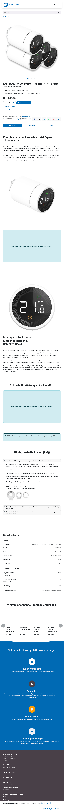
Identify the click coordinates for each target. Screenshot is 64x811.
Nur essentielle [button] (47, 808)
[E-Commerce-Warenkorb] (54, 4)
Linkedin (7, 797)
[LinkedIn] (44, 119)
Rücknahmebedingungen (9, 784)
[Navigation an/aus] (58, 4)
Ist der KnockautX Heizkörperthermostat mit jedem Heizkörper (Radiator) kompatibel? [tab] (28, 461)
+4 (6, 770)
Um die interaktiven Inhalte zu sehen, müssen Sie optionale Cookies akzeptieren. (32, 246)
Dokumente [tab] (32, 125)
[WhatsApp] (49, 119)
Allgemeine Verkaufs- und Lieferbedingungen (17, 119)
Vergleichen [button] (8, 109)
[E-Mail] (58, 119)
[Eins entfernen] (5, 102)
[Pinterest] (54, 119)
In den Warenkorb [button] (25, 103)
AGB (4, 780)
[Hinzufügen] (13, 102)
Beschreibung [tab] (12, 125)
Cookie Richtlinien (46, 803)
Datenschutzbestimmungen (10, 787)
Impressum (6, 789)
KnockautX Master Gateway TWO (16, 438)
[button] (6, 48)
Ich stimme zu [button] (56, 808)
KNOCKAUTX (8, 16)
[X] (39, 119)
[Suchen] (58, 12)
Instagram (7, 800)
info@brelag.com (10, 767)
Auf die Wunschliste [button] (10, 106)
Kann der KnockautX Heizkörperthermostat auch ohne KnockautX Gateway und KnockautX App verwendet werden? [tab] (31, 512)
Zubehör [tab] (51, 125)
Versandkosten (26, 116)
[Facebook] (35, 119)
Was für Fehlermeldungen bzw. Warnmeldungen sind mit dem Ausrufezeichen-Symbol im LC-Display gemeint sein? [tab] (32, 507)
